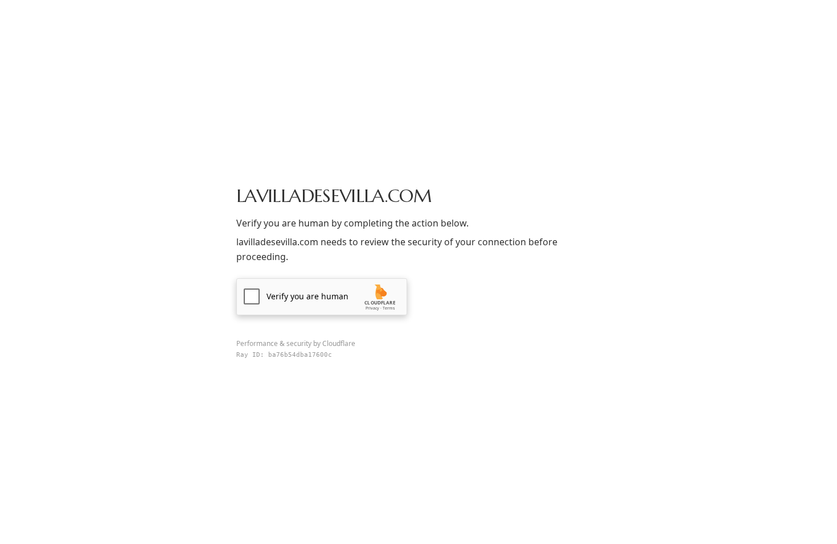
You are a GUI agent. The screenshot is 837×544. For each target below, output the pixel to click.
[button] (321, 296)
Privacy (372, 308)
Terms (389, 308)
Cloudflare (338, 343)
